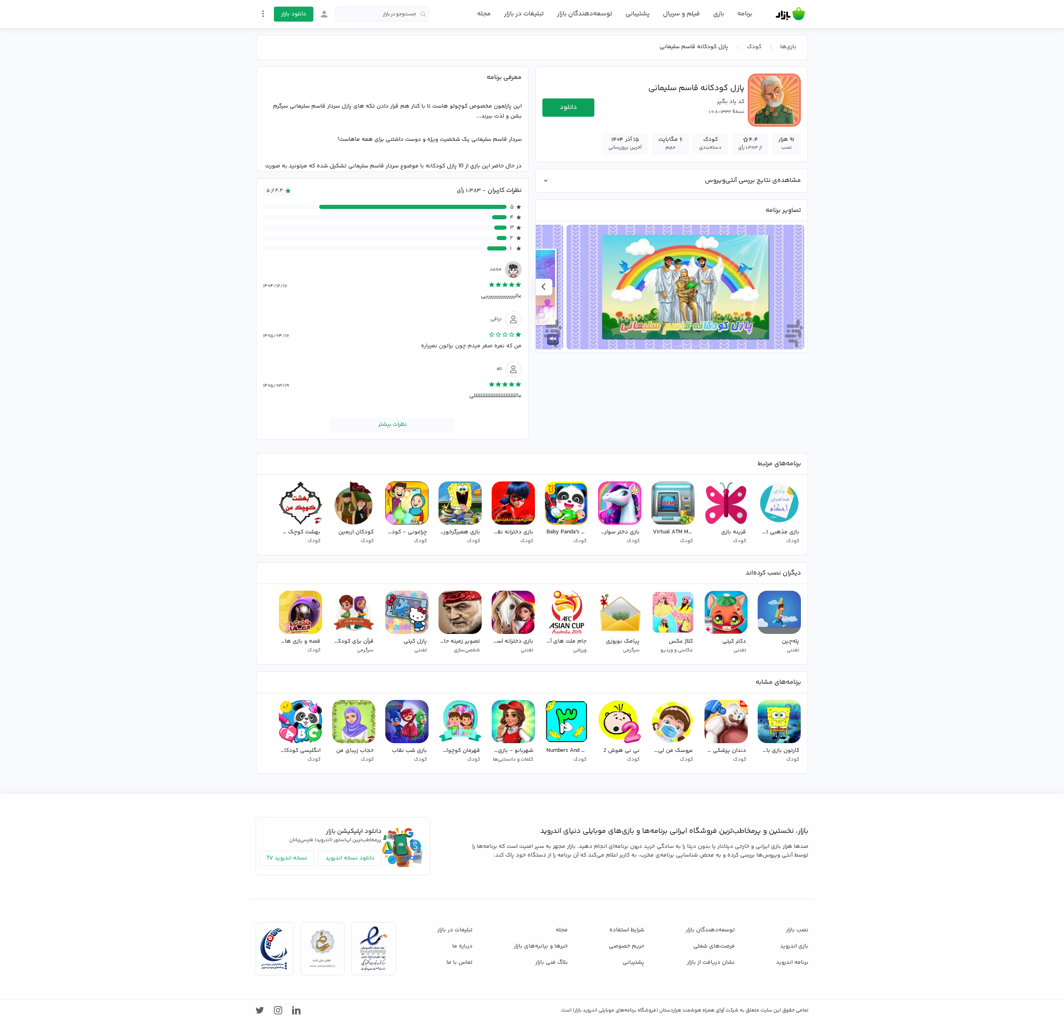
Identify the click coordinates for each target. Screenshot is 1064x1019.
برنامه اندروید (792, 962)
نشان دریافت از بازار (711, 962)
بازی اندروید (794, 946)
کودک (754, 47)
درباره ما (462, 946)
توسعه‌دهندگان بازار (584, 14)
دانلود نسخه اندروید (349, 858)
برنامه (744, 14)
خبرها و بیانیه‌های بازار (541, 946)
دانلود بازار (293, 14)
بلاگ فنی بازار (551, 962)
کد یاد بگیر (730, 101)
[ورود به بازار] (324, 14)
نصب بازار (797, 930)
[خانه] (790, 14)
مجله (484, 14)
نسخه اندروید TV (286, 858)
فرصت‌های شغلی (714, 946)
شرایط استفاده (626, 930)
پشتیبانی (638, 14)
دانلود (568, 107)
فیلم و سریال (681, 14)
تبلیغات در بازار (524, 14)
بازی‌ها (788, 47)
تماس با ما (459, 962)
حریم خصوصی (626, 946)
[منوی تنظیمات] (263, 13)
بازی (718, 14)
